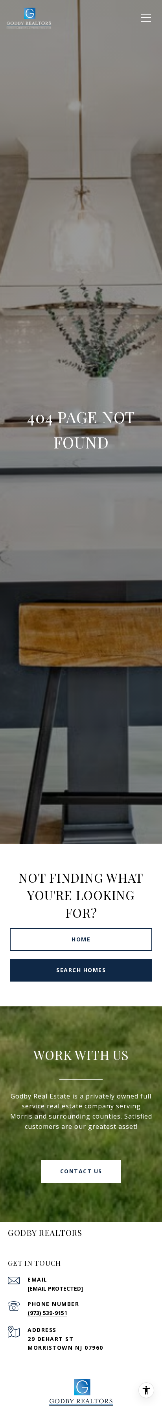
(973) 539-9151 (47, 1313)
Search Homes (81, 970)
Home (81, 939)
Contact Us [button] (81, 1171)
